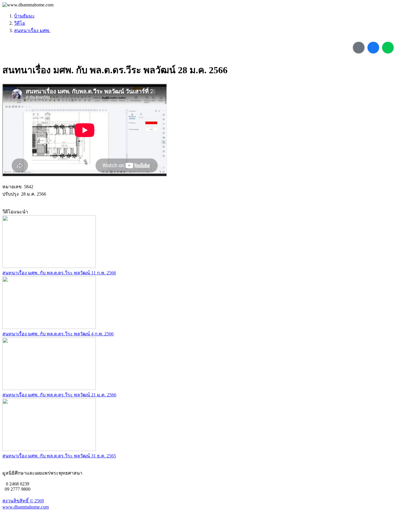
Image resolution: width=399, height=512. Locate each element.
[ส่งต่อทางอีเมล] (359, 47)
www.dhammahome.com (25, 506)
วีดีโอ (19, 23)
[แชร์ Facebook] (373, 47)
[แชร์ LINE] (388, 47)
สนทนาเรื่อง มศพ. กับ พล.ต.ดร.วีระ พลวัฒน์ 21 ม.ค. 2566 (59, 394)
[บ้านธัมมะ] (27, 5)
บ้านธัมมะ (24, 15)
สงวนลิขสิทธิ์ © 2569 (23, 500)
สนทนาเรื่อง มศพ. (32, 30)
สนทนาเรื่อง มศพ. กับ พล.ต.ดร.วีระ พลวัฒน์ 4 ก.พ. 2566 (58, 333)
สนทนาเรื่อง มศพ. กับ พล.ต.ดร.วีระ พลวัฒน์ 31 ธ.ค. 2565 (59, 455)
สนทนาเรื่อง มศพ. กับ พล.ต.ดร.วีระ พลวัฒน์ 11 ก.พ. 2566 (59, 272)
